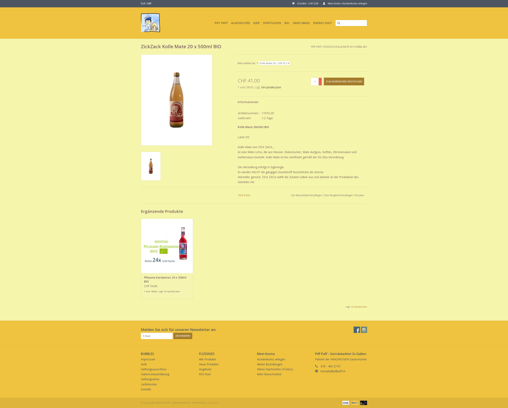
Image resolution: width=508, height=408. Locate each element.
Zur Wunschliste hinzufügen (306, 195)
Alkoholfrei (240, 23)
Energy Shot (322, 23)
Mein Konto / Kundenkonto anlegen (347, 3)
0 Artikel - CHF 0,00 (308, 3)
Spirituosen (272, 23)
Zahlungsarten (150, 379)
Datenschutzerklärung (155, 374)
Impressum (148, 359)
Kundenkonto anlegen (271, 359)
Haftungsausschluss (153, 369)
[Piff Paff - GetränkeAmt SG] (153, 23)
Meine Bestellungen (269, 364)
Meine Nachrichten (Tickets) (275, 369)
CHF (149, 3)
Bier (256, 23)
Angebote (205, 369)
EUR (143, 3)
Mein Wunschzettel (269, 374)
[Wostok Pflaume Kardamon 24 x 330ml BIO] (167, 246)
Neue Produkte (208, 364)
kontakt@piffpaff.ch (333, 371)
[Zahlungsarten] (345, 402)
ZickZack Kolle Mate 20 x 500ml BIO (345, 46)
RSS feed (205, 374)
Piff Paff (221, 23)
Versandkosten (271, 87)
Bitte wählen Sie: (248, 63)
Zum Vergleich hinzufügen (338, 195)
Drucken (359, 195)
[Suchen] (337, 23)
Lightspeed (212, 402)
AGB (144, 364)
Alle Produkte (207, 359)
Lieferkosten (149, 384)
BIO (286, 23)
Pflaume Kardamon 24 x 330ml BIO (165, 279)
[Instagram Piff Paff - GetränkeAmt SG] (364, 330)
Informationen (248, 102)
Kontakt (146, 389)
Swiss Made (301, 23)
